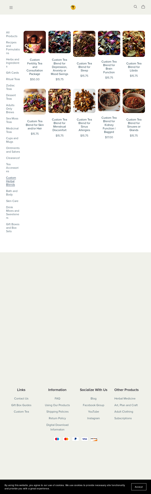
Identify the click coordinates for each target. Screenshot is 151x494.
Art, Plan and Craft (126, 405)
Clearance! (13, 158)
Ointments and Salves (13, 149)
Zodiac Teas (10, 87)
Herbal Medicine (125, 398)
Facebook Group (93, 405)
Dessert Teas (11, 97)
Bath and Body (11, 192)
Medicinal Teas (12, 130)
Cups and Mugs (12, 140)
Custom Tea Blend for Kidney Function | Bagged (109, 125)
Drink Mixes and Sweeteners (12, 212)
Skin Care (12, 201)
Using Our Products (57, 405)
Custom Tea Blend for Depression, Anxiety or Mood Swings (59, 67)
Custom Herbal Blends (11, 181)
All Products (11, 34)
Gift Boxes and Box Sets (12, 227)
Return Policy (57, 418)
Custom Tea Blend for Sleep (84, 67)
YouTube (93, 412)
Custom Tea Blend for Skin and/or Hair (35, 124)
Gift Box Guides (21, 405)
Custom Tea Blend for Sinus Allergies (84, 125)
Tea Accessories (12, 167)
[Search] (135, 6)
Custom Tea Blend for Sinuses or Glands (133, 125)
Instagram (93, 418)
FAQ (57, 398)
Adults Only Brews (10, 108)
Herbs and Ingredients (12, 63)
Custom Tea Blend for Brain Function (109, 67)
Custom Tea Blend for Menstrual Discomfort (59, 125)
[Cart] (145, 7)
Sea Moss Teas (12, 120)
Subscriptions (123, 418)
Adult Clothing (123, 412)
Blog (93, 398)
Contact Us (21, 398)
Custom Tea (21, 412)
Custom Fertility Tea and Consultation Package (35, 67)
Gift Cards (12, 73)
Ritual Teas (13, 79)
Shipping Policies (57, 412)
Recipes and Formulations (13, 48)
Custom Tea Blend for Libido (133, 67)
